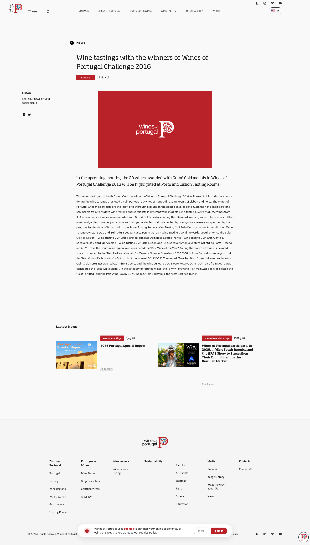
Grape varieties (90, 481)
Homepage (83, 11)
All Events (182, 473)
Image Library (215, 477)
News (80, 43)
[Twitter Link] (29, 114)
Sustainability (194, 11)
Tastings (181, 480)
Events (216, 11)
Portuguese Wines (141, 11)
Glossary (86, 496)
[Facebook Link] (23, 114)
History (54, 481)
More (201, 530)
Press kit (212, 469)
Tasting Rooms (58, 512)
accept (219, 530)
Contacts (244, 461)
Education (182, 504)
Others (180, 496)
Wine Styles (88, 473)
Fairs (179, 488)
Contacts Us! (246, 469)
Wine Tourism (57, 496)
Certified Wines (90, 488)
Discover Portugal (109, 11)
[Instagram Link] (265, 3)
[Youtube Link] (280, 3)
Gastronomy (56, 504)
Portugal (54, 473)
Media (211, 461)
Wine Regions (57, 488)
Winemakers (168, 11)
